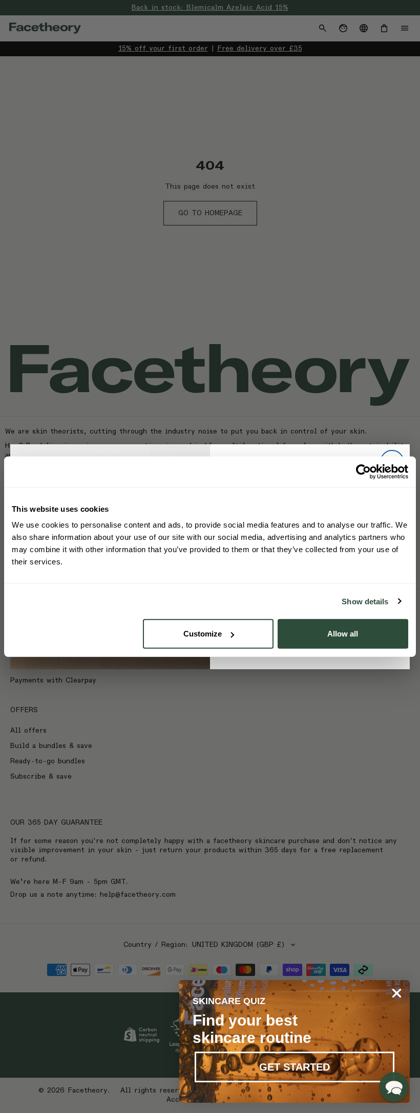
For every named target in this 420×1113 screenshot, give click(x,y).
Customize (202, 633)
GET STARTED (294, 1067)
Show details (365, 601)
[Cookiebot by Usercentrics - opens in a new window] (363, 471)
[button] (394, 1087)
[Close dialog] (397, 993)
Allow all (342, 633)
